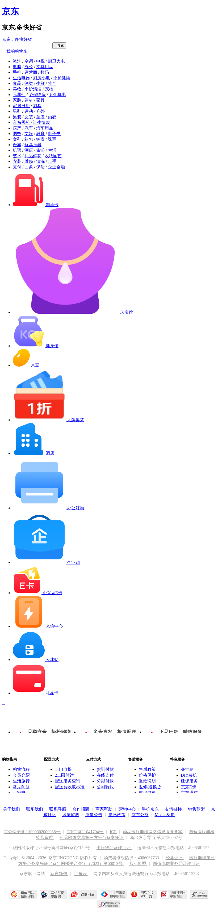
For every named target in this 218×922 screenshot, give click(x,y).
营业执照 (138, 863)
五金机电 (57, 94)
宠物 (49, 89)
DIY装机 (189, 775)
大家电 (19, 792)
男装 (17, 117)
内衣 (52, 117)
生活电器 (21, 78)
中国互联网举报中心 (113, 894)
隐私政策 (116, 814)
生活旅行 (21, 781)
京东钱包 (59, 873)
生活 (52, 150)
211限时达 (64, 775)
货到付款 (105, 769)
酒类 (28, 83)
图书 (17, 133)
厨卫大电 (56, 61)
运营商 (30, 72)
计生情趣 (41, 122)
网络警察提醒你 (53, 894)
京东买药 (21, 122)
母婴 (17, 144)
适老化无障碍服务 (199, 894)
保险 (40, 167)
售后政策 (147, 769)
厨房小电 (41, 78)
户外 (40, 111)
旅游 (40, 150)
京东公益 (140, 814)
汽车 (28, 128)
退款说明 (147, 781)
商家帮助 (103, 809)
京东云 (81, 873)
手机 (17, 72)
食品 (17, 83)
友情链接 (173, 809)
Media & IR (165, 814)
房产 (17, 128)
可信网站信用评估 (23, 894)
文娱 (28, 133)
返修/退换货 (150, 787)
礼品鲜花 (32, 156)
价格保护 (147, 775)
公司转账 (105, 787)
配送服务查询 (67, 781)
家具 (40, 100)
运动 (28, 111)
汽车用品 (44, 128)
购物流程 (21, 769)
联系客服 (57, 809)
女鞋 (17, 139)
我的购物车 (17, 51)
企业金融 (56, 167)
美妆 (17, 89)
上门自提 (63, 769)
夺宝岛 (187, 769)
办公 (28, 66)
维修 (28, 161)
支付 (17, 167)
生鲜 (40, 83)
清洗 (40, 161)
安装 (17, 161)
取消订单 (147, 792)
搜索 (59, 45)
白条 (28, 167)
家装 (17, 100)
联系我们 (34, 809)
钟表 (40, 139)
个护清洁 (32, 89)
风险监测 (70, 814)
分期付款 (105, 781)
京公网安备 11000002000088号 (32, 831)
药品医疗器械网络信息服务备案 (153, 831)
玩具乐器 (32, 144)
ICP (113, 831)
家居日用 (21, 105)
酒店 (28, 150)
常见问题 (21, 787)
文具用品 (44, 66)
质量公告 (93, 814)
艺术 (17, 156)
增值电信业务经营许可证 (176, 863)
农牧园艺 (53, 156)
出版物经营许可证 (114, 847)
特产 (52, 83)
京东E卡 (188, 787)
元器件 (19, 94)
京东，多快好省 (17, 39)
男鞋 (17, 111)
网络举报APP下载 (143, 894)
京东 (10, 11)
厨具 (37, 105)
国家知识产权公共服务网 (109, 904)
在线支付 (105, 775)
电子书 (54, 133)
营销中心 (127, 809)
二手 (52, 161)
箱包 (28, 139)
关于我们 (11, 809)
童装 (40, 117)
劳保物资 (37, 94)
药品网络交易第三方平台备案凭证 (92, 837)
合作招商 (80, 809)
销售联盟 (196, 809)
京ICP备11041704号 (85, 831)
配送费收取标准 (70, 787)
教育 (40, 133)
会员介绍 (21, 775)
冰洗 (17, 61)
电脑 (17, 66)
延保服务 (189, 781)
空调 (28, 61)
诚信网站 (83, 894)
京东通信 (189, 792)
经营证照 (175, 857)
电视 (40, 61)
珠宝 (52, 139)
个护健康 (61, 78)
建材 (28, 100)
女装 (28, 117)
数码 (44, 72)
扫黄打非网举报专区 (173, 894)
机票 (17, 150)
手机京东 (150, 809)
